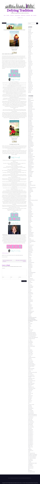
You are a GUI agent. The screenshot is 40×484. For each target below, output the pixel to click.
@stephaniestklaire (31, 166)
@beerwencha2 (30, 115)
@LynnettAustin (4, 255)
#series (29, 302)
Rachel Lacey (30, 419)
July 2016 (29, 66)
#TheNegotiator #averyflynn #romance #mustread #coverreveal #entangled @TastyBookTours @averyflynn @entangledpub (32, 319)
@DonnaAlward (30, 127)
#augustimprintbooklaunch (32, 187)
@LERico (29, 147)
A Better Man (30, 331)
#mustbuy (29, 268)
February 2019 (30, 41)
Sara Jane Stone (30, 425)
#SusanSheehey (30, 308)
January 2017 (30, 62)
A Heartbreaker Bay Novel (32, 333)
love (28, 403)
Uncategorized (30, 464)
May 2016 (29, 67)
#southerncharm (30, 307)
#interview (29, 242)
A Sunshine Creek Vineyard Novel (33, 337)
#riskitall (29, 291)
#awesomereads (30, 191)
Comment (3, 268)
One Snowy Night (30, 410)
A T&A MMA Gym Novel (31, 338)
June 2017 (29, 56)
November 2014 (30, 86)
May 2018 (29, 51)
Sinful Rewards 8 (30, 443)
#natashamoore (30, 273)
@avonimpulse (30, 112)
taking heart (30, 449)
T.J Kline (29, 448)
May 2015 (29, 78)
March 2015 (29, 81)
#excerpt (29, 222)
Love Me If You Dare (31, 404)
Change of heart (30, 353)
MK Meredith (30, 409)
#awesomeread (30, 190)
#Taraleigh (29, 313)
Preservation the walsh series (32, 415)
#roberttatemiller (30, 293)
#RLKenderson (30, 292)
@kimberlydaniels (30, 142)
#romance (29, 297)
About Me (34, 15)
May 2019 (29, 37)
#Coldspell (29, 207)
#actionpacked (30, 181)
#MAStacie (29, 261)
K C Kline (29, 394)
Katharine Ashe (30, 395)
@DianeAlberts (30, 125)
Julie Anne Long (30, 393)
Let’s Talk (19, 17)
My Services (12, 15)
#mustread (29, 271)
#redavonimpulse (30, 286)
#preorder (29, 281)
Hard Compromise (31, 374)
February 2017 (30, 61)
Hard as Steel (30, 373)
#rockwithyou (30, 296)
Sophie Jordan (30, 445)
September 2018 (30, 46)
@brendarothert (30, 116)
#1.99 (29, 177)
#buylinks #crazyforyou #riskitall (33, 200)
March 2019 (29, 40)
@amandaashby (30, 102)
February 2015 (30, 82)
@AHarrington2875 (31, 100)
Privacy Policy (36, 482)
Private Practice (30, 418)
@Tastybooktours (10, 255)
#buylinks (21, 255)
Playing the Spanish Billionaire (32, 414)
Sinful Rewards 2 (30, 435)
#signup (29, 303)
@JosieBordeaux (30, 136)
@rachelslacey (30, 155)
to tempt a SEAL (30, 460)
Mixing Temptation (30, 408)
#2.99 (29, 180)
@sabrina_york (30, 161)
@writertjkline (30, 176)
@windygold (30, 175)
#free (29, 223)
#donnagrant (30, 215)
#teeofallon (30, 316)
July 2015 (29, 76)
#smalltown (29, 306)
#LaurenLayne (30, 252)
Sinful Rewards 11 (30, 433)
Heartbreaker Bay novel (31, 380)
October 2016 (30, 65)
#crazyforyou (30, 211)
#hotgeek (29, 238)
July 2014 (29, 91)
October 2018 (30, 45)
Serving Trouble (30, 429)
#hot (29, 237)
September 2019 (30, 32)
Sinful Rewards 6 (30, 440)
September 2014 (30, 88)
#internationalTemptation (31, 241)
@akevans (29, 101)
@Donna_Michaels (31, 126)
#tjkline (29, 322)
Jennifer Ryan (30, 390)
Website (19, 277)
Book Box (7, 15)
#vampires (29, 326)
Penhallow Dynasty (31, 413)
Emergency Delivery (31, 363)
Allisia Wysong (30, 341)
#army (29, 186)
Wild (28, 469)
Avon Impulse (30, 343)
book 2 (29, 347)
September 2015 (30, 73)
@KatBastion (30, 140)
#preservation (30, 282)
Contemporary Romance (31, 357)
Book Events (28, 15)
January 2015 (30, 83)
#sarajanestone (30, 301)
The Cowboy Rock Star (31, 453)
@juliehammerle (30, 137)
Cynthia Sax (30, 358)
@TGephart (30, 170)
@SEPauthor (30, 165)
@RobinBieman (30, 157)
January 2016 (30, 71)
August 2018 (30, 47)
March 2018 (29, 52)
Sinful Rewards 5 (30, 439)
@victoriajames (30, 172)
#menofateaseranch (31, 262)
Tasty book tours (30, 450)
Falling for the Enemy (31, 368)
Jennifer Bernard (30, 389)
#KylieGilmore (30, 251)
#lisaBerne (29, 257)
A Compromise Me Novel (31, 332)
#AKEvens (29, 182)
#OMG (29, 277)
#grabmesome (30, 227)
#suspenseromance (31, 311)
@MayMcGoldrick (30, 150)
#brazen (29, 197)
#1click (15, 255)
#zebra (29, 328)
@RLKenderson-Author (31, 156)
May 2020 (29, 31)
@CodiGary (30, 121)
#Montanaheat (30, 266)
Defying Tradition (20, 10)
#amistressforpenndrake (31, 185)
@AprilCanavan (30, 105)
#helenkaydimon (30, 233)
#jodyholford (30, 247)
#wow (29, 327)
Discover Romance (17, 15)
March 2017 (29, 60)
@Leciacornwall (30, 146)
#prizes (29, 283)
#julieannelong (30, 248)
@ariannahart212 (30, 106)
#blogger (29, 195)
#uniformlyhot (30, 323)
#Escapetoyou (30, 221)
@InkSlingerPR (30, 131)
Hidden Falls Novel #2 (31, 383)
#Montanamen (30, 267)
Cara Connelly (30, 352)
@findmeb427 (30, 130)
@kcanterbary (30, 141)
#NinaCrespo (30, 276)
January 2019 (30, 42)
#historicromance (30, 236)
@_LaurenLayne (30, 97)
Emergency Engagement (31, 364)
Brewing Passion (30, 351)
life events (29, 399)
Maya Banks (30, 405)
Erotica (29, 367)
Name (3, 277)
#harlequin (29, 231)
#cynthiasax (30, 212)
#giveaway (29, 226)
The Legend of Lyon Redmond (32, 454)
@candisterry (30, 117)
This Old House (30, 459)
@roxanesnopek (30, 160)
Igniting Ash (30, 385)
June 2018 (29, 50)
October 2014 (30, 87)
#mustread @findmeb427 (32, 272)
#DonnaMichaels (30, 216)
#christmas (29, 206)
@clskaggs (29, 120)
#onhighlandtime (30, 278)
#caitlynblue (30, 202)
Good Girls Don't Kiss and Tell (32, 372)
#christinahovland (30, 205)
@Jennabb (29, 132)
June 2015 (29, 77)
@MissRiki (29, 152)
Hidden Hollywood (30, 384)
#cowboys (29, 210)
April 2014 (29, 92)
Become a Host (23, 15)
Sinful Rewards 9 (30, 444)
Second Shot (30, 428)
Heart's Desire (30, 379)
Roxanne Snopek (30, 423)
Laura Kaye (29, 398)
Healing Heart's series (31, 378)
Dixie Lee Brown (30, 362)
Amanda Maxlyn (30, 342)
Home (5, 15)
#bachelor (29, 192)
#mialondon (30, 263)
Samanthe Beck (30, 424)
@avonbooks (30, 111)
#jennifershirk (30, 246)
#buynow (29, 201)
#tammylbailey (30, 312)
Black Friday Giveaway (31, 346)
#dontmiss (29, 217)
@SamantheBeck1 (30, 162)
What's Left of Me (30, 466)
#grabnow (29, 228)
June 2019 (29, 36)
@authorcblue (30, 107)
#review (29, 288)
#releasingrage (30, 287)
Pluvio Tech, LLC (20, 482)
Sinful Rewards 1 (30, 430)
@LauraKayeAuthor (31, 145)
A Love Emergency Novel (31, 336)
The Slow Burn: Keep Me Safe (32, 455)
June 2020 (29, 30)
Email (11, 277)
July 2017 (29, 55)
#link (29, 256)
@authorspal (30, 110)
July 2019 (29, 35)
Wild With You (30, 470)
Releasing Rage (30, 420)
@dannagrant (30, 122)
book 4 (29, 348)
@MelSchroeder (30, 151)
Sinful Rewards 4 (30, 438)
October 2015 (30, 72)
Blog (31, 15)
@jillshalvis (29, 135)
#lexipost (29, 253)
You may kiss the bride (31, 471)
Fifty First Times (30, 369)
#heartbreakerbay (31, 232)
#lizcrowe (29, 258)
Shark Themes (31, 482)
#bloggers (18, 255)
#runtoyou (29, 298)
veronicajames (30, 465)
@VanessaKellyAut (31, 171)
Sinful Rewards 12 (30, 434)
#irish (29, 243)
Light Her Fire (30, 400)
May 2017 (29, 57)
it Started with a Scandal (31, 388)
